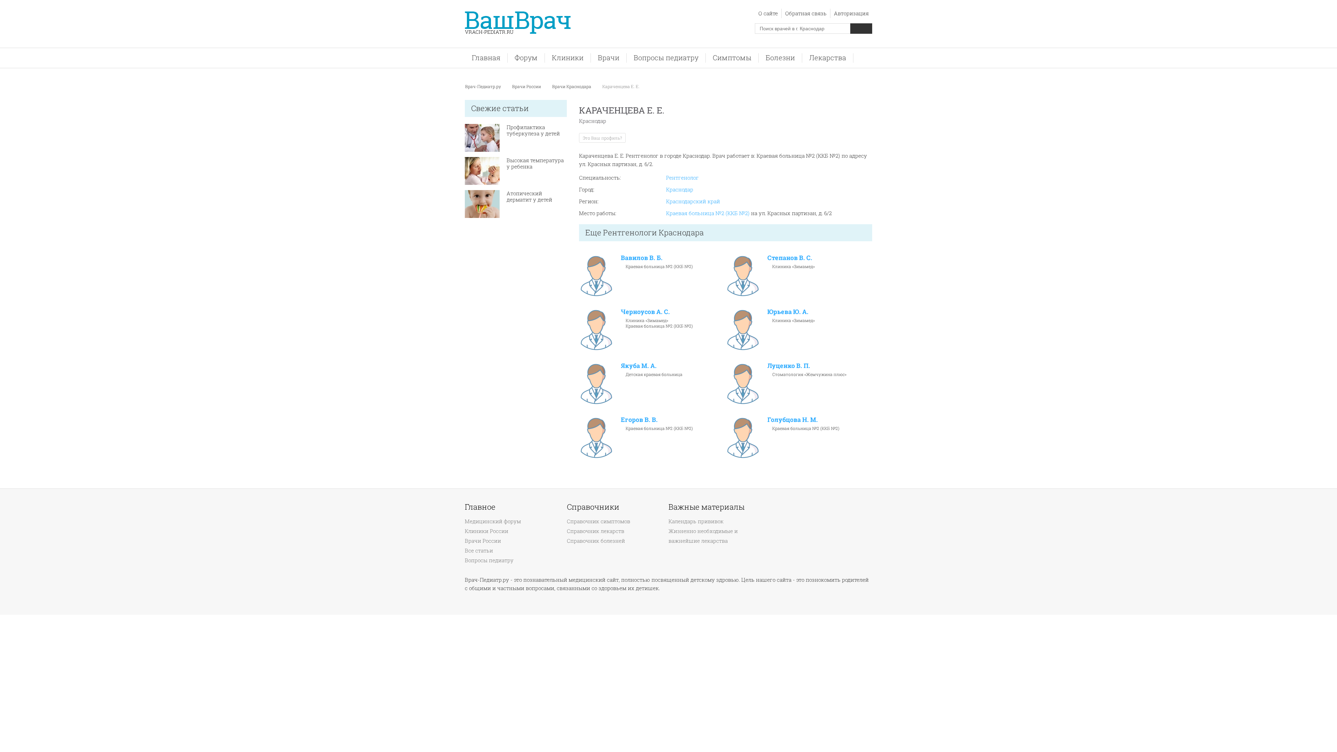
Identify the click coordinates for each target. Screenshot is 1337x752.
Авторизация (851, 13)
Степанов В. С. (789, 257)
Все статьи (479, 550)
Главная (486, 57)
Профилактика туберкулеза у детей (533, 130)
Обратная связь (806, 13)
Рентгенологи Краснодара (653, 232)
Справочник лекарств (595, 530)
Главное (480, 507)
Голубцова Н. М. (792, 419)
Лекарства (827, 57)
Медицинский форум (493, 521)
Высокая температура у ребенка (535, 163)
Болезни (780, 57)
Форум (526, 57)
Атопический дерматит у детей (529, 196)
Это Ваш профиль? (602, 138)
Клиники (568, 57)
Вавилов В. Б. (642, 257)
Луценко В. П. (788, 365)
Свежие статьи (500, 108)
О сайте (768, 13)
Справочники (593, 507)
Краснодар (679, 189)
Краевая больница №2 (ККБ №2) (708, 213)
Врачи (608, 57)
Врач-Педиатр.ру (483, 86)
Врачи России (526, 86)
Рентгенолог (682, 177)
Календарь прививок (696, 521)
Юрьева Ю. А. (787, 311)
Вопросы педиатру (666, 57)
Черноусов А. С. (645, 311)
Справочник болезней (596, 540)
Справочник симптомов (598, 521)
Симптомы (732, 57)
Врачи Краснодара (571, 86)
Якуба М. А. (639, 365)
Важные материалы (706, 507)
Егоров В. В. (639, 419)
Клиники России (486, 530)
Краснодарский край (693, 201)
